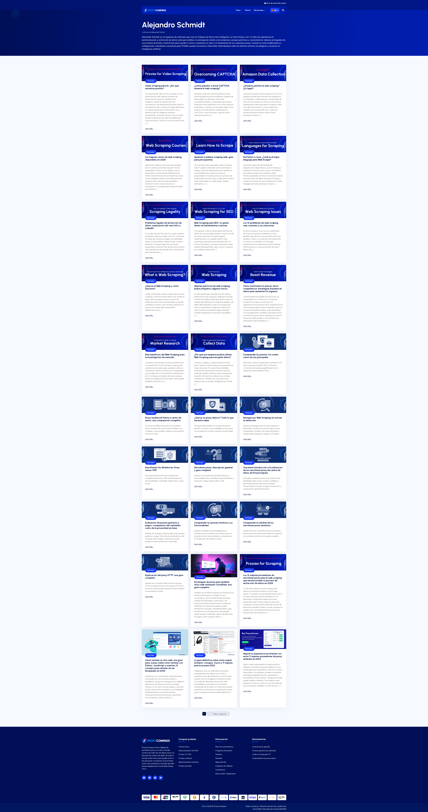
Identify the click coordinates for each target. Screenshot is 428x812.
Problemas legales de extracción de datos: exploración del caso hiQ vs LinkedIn (163, 225)
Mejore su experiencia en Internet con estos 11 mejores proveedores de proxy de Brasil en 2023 (262, 656)
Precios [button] (247, 10)
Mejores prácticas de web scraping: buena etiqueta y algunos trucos (212, 287)
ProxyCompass (220, 806)
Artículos (150, 81)
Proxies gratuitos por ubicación (264, 750)
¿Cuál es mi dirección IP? (261, 754)
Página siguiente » (220, 714)
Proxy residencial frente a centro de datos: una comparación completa (163, 419)
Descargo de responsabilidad (274, 809)
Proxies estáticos (185, 758)
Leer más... (149, 128)
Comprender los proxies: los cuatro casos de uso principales (260, 356)
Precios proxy (184, 747)
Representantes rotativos (189, 762)
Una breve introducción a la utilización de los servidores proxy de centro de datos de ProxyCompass (262, 470)
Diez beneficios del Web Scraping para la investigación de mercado (164, 356)
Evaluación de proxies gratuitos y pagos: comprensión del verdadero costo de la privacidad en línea (163, 525)
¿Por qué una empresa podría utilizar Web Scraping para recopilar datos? (213, 356)
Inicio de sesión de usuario (276, 3)
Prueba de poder (185, 766)
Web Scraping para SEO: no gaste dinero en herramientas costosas (211, 224)
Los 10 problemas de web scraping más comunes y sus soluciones (260, 224)
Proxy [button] (238, 10)
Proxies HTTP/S (185, 754)
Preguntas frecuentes (223, 750)
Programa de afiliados (224, 766)
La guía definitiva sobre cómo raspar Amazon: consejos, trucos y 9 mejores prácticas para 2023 (213, 663)
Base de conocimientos (224, 747)
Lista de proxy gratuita (261, 747)
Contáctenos (220, 770)
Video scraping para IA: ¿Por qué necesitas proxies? (162, 87)
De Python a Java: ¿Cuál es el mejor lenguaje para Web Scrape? (261, 158)
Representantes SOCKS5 (188, 750)
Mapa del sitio (220, 762)
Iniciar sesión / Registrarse (225, 773)
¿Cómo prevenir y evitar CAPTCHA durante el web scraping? (211, 87)
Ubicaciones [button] (259, 10)
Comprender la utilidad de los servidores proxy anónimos (258, 524)
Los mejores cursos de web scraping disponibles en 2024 (163, 158)
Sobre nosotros (252, 806)
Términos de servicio (267, 806)
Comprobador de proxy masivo (264, 758)
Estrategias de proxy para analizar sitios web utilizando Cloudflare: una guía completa (213, 585)
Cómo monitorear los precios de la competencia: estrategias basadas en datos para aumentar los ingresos (262, 289)
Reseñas (218, 758)
